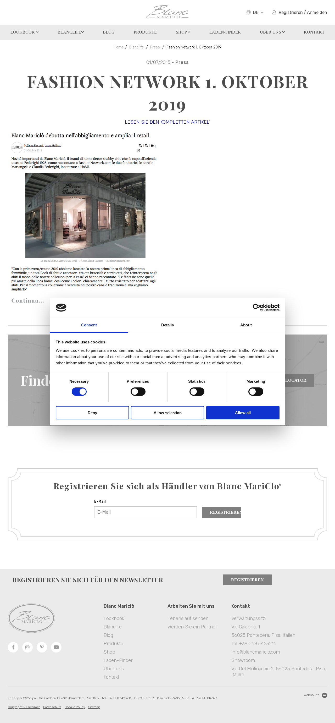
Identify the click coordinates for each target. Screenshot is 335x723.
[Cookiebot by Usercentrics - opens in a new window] (257, 307)
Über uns (271, 32)
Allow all (243, 412)
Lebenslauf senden (188, 618)
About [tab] (246, 325)
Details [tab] (167, 325)
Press (155, 47)
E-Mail (100, 501)
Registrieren (225, 512)
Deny (92, 412)
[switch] (138, 391)
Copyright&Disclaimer (24, 707)
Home (119, 47)
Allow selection (168, 412)
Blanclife (69, 32)
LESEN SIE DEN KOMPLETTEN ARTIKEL (167, 122)
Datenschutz (52, 707)
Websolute (311, 695)
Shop (182, 32)
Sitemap (94, 707)
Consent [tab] (89, 325)
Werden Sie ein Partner (192, 627)
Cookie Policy (75, 707)
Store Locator (288, 380)
